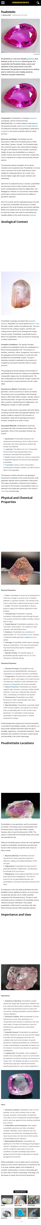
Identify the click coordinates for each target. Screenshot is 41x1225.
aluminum (33, 118)
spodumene (16, 61)
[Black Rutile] (7, 1212)
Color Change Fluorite (33, 1218)
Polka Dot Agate (18, 1205)
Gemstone (9, 7)
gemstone (31, 59)
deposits (4, 323)
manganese (5, 131)
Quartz (7, 457)
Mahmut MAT (7, 15)
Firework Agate (31, 1205)
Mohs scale (28, 634)
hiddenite (34, 126)
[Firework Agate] (34, 1199)
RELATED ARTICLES (20, 1192)
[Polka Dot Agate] (20, 1199)
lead (15, 1040)
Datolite (3, 1205)
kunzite (25, 126)
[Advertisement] (20, 247)
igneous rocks (34, 323)
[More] (29, 1185)
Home (2, 7)
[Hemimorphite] (20, 1212)
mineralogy (5, 491)
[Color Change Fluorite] (34, 1212)
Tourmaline (9, 465)
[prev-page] (19, 1222)
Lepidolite (9, 449)
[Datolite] (7, 1199)
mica (26, 449)
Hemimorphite (17, 1218)
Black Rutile (4, 1218)
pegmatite (31, 321)
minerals (33, 215)
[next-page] (22, 1222)
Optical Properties (12, 687)
